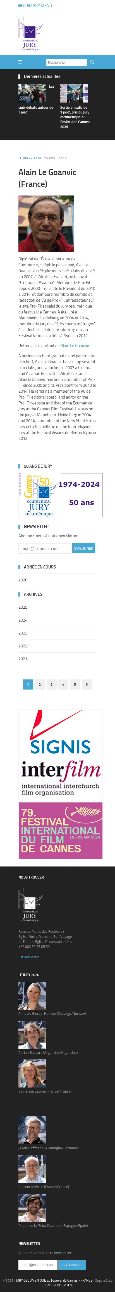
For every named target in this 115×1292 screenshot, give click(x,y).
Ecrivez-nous (28, 957)
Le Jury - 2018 (29, 158)
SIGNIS (47, 1285)
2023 (22, 633)
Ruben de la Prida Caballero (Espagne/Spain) (53, 1225)
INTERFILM (65, 1285)
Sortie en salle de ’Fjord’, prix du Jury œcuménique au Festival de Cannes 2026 (75, 117)
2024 (22, 620)
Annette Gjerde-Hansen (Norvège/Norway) (52, 1013)
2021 (22, 658)
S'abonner (83, 548)
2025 (22, 607)
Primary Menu (37, 5)
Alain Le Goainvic (75, 345)
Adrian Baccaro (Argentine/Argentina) (48, 1052)
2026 (22, 580)
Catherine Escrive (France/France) (44, 1091)
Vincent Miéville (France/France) (43, 1187)
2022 (22, 646)
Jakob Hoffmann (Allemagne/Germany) (48, 1148)
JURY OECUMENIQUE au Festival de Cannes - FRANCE (54, 1280)
